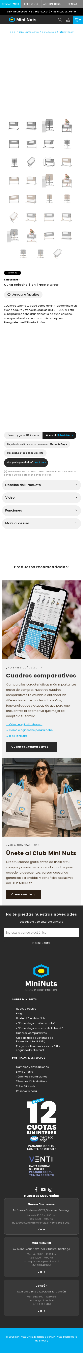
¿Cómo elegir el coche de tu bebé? (39, 1028)
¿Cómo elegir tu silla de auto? (35, 1023)
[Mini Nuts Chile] (32, 19)
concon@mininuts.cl (41, 1300)
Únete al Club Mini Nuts (31, 1018)
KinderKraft (12, 279)
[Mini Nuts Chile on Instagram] (50, 1190)
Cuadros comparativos (31, 1033)
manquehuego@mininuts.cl (41, 1261)
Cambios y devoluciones (32, 1067)
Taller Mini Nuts (25, 1086)
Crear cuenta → (23, 894)
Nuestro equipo (26, 1009)
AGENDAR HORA (51, 4)
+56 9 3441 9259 (41, 1265)
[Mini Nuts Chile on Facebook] (36, 1190)
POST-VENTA (31, 4)
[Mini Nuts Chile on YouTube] (43, 1190)
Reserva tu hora (26, 1091)
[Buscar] (60, 20)
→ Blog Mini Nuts (16, 736)
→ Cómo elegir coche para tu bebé (29, 730)
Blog (19, 1013)
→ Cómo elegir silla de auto (24, 724)
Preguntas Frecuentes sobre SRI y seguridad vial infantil (38, 1048)
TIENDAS (72, 4)
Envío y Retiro (24, 1072)
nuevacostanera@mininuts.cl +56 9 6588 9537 (41, 1222)
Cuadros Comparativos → (31, 747)
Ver (40, 1229)
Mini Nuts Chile (24, 1336)
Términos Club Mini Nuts (31, 1081)
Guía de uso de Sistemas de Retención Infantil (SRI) (34, 1039)
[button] (23, 294)
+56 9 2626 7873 (41, 1304)
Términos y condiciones (31, 1076)
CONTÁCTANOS (10, 4)
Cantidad (11, 372)
